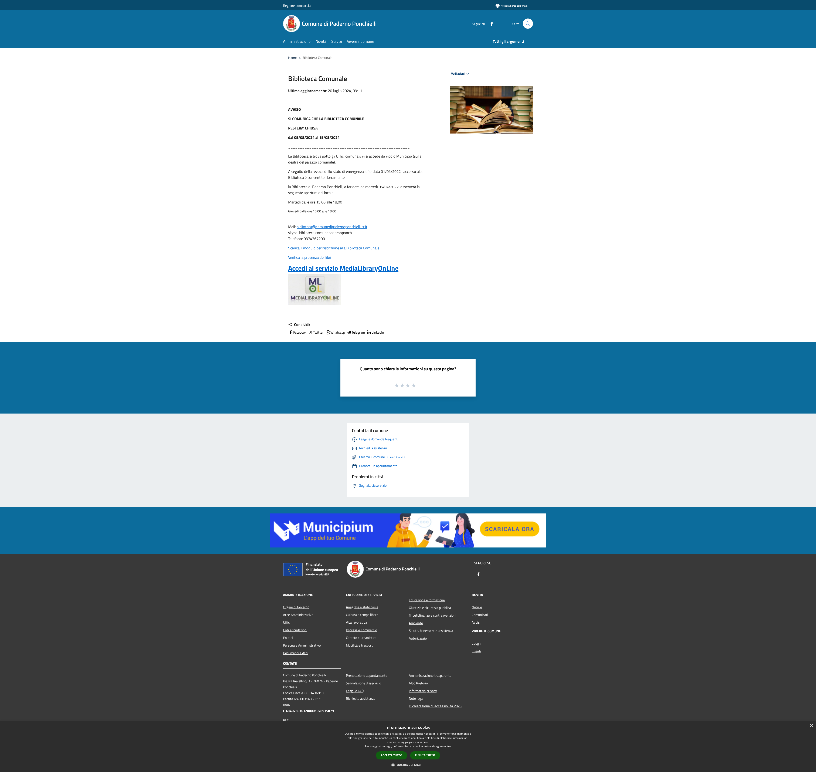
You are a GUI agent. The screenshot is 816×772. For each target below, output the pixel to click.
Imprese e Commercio (361, 630)
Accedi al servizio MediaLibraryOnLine (343, 268)
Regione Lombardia (297, 5)
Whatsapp (337, 332)
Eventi (476, 651)
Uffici (286, 622)
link (449, 746)
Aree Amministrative (298, 614)
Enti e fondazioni (295, 630)
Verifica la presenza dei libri (309, 257)
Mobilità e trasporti (360, 645)
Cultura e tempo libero (362, 614)
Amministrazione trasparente (430, 675)
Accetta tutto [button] (391, 755)
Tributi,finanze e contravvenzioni (432, 615)
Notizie (477, 607)
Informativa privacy (423, 690)
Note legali (416, 698)
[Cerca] (528, 23)
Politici (288, 637)
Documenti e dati (295, 652)
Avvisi (476, 622)
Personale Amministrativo (302, 645)
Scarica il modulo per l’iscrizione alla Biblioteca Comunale (333, 248)
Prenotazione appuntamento (366, 675)
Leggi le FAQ (355, 690)
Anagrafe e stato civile (362, 607)
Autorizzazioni (419, 638)
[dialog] (408, 746)
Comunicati (480, 614)
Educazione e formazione (427, 600)
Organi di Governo (296, 607)
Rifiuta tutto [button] (425, 755)
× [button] (811, 725)
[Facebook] (490, 23)
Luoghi (477, 643)
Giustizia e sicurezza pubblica (430, 607)
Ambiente (416, 623)
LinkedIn (378, 332)
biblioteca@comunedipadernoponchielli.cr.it (332, 227)
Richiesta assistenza (360, 698)
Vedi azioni (458, 73)
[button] (408, 765)
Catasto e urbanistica (361, 637)
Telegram (358, 332)
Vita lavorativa (356, 622)
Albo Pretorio (418, 683)
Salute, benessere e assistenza (431, 630)
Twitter (318, 332)
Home (292, 57)
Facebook (299, 332)
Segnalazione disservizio (363, 683)
